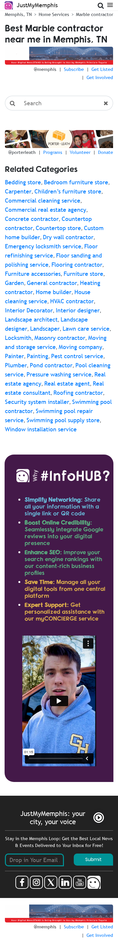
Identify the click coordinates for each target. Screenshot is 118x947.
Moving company (80, 347)
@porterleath (22, 152)
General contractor (52, 283)
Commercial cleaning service (42, 200)
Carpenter (18, 191)
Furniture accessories (33, 273)
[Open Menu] (110, 4)
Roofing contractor (78, 392)
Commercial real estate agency (45, 209)
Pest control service (77, 356)
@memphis (45, 69)
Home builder (53, 292)
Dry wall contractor (68, 237)
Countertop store (58, 228)
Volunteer (80, 152)
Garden (14, 283)
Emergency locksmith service (43, 246)
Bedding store (23, 182)
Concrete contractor (32, 219)
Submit (93, 859)
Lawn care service (86, 328)
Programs (52, 152)
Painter (14, 356)
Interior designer (78, 310)
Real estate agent (67, 383)
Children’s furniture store (67, 191)
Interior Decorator (29, 310)
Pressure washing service (59, 374)
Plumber (16, 365)
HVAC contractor (72, 301)
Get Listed (102, 69)
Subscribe (74, 69)
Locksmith (18, 337)
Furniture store (83, 273)
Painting (37, 356)
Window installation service (41, 429)
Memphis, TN (18, 14)
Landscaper (45, 328)
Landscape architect (31, 319)
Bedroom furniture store (76, 182)
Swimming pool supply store (63, 420)
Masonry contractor (59, 337)
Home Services (54, 14)
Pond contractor (51, 365)
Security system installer (37, 402)
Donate (105, 152)
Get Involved (100, 77)
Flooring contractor (76, 264)
